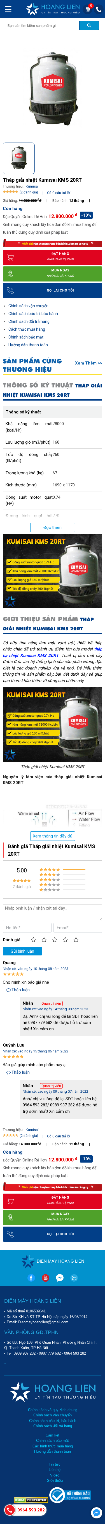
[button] (97, 157)
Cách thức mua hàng (26, 329)
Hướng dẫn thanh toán (28, 345)
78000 (58, 423)
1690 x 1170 (64, 485)
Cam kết (52, 1435)
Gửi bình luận (22, 951)
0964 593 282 (75, 1353)
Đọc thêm (52, 527)
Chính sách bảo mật (25, 337)
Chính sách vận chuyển (28, 306)
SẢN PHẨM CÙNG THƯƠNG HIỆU (32, 365)
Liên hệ (54, 1470)
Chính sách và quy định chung (52, 1410)
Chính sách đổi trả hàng (29, 321)
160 (56, 442)
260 (56, 454)
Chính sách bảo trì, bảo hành (33, 313)
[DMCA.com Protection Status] (31, 1502)
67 (55, 472)
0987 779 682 (50, 1353)
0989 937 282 (25, 1353)
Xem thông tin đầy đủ (52, 836)
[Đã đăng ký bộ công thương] (70, 1502)
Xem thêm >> (88, 363)
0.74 (56, 497)
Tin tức (54, 1464)
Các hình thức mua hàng (52, 1446)
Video (54, 1475)
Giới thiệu (55, 1480)
